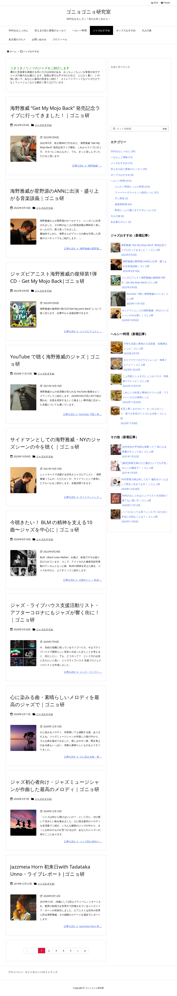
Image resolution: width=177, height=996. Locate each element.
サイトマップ (50, 972)
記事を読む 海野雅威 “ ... (87, 165)
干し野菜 (121, 198)
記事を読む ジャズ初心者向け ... (83, 841)
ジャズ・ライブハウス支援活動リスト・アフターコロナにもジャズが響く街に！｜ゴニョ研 (55, 612)
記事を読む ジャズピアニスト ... (83, 331)
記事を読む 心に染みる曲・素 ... (83, 756)
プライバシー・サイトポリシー (25, 972)
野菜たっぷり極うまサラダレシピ (135, 210)
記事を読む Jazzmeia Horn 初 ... (83, 926)
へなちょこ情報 (121, 157)
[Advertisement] (140, 94)
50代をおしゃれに (123, 151)
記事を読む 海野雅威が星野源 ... (83, 248)
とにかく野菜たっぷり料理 (132, 186)
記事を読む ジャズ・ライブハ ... (83, 672)
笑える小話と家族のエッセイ (129, 169)
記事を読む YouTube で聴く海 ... (82, 414)
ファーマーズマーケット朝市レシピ (136, 192)
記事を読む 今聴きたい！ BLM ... (82, 580)
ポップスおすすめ (122, 174)
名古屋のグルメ (121, 221)
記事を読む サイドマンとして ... (83, 497)
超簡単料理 (123, 204)
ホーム (13, 51)
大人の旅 (117, 216)
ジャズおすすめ (43, 125)
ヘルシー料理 (121, 180)
